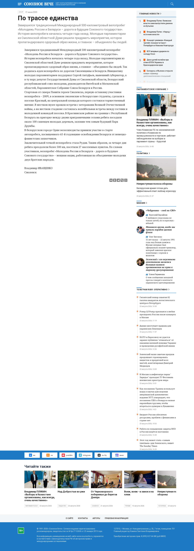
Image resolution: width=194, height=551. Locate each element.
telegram (87, 455)
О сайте (69, 518)
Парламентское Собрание (151, 89)
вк (34, 455)
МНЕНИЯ (141, 203)
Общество (62, 506)
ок (52, 455)
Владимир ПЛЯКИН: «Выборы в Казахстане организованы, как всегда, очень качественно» (154, 122)
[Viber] (122, 180)
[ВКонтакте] (111, 180)
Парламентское (31, 506)
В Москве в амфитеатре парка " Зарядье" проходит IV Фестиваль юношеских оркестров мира (156, 377)
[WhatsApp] (125, 180)
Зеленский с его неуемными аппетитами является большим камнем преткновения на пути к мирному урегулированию (160, 264)
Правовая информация (116, 518)
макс (122, 455)
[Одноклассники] (114, 180)
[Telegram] (118, 180)
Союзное (95, 506)
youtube (69, 455)
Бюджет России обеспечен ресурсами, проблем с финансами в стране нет (158, 417)
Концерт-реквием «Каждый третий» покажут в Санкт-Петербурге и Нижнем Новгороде (158, 43)
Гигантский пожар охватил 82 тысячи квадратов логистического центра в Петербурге (157, 300)
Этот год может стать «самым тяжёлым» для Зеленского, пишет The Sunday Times (157, 443)
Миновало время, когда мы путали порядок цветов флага (160, 229)
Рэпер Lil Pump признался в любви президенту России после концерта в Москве (158, 314)
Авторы (96, 518)
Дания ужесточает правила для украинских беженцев (155, 327)
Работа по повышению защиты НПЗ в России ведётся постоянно (158, 430)
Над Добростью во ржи (71, 491)
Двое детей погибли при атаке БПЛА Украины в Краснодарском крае (156, 62)
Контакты (83, 518)
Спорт (21, 12)
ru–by (104, 455)
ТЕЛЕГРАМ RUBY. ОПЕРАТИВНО (152, 289)
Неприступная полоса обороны (154, 183)
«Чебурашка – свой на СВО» (161, 210)
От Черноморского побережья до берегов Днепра (104, 494)
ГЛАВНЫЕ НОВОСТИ (149, 14)
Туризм (127, 506)
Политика (142, 153)
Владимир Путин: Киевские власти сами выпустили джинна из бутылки (157, 23)
